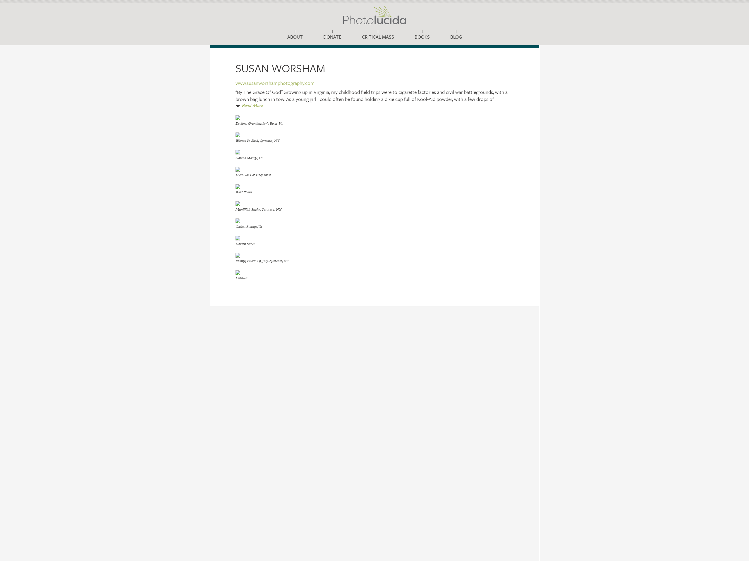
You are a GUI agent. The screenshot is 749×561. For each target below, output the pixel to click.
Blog (456, 36)
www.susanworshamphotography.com (275, 83)
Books (422, 36)
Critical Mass (378, 36)
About (295, 36)
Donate (332, 36)
